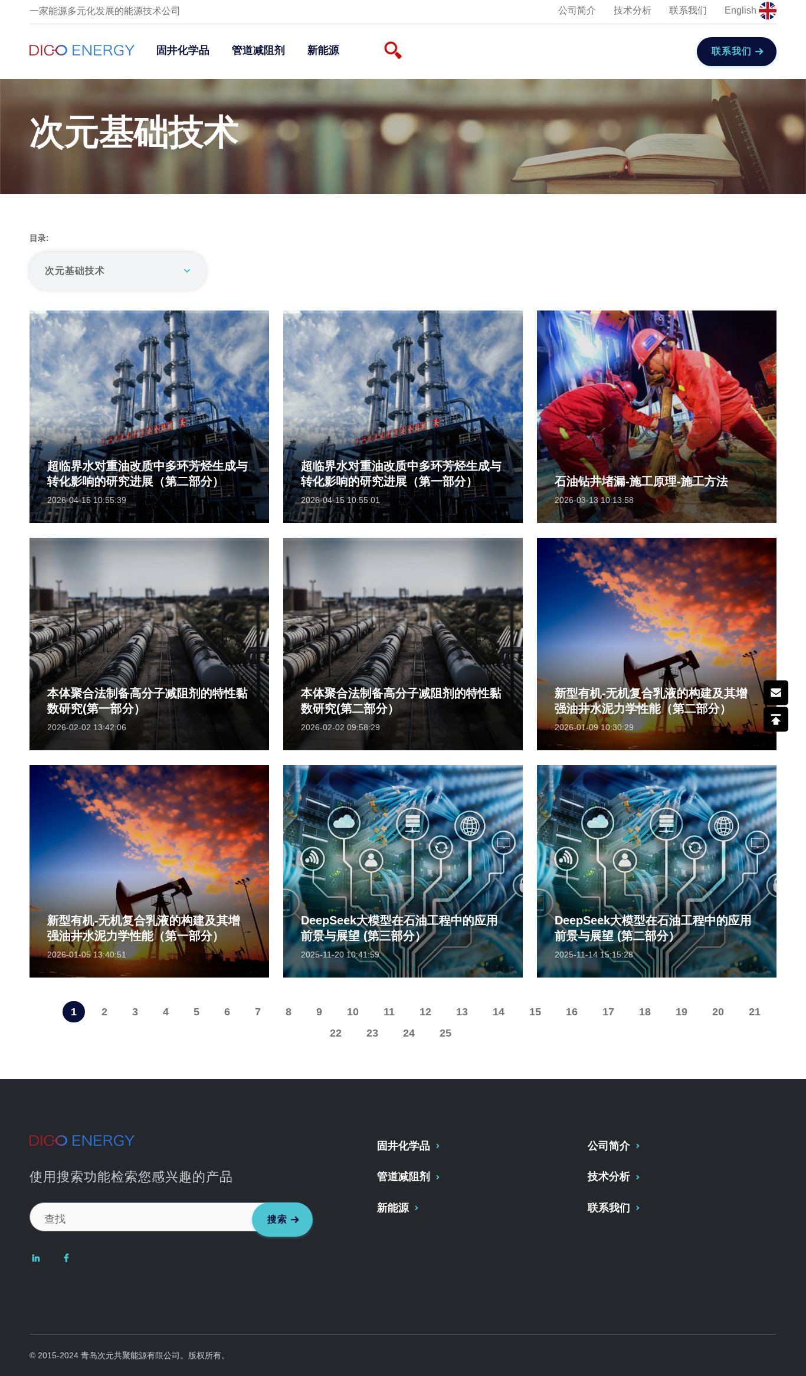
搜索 (277, 1219)
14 (498, 1012)
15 (535, 1012)
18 (645, 1012)
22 (336, 1033)
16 (572, 1012)
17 (608, 1012)
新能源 (323, 50)
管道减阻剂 (258, 50)
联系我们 (688, 10)
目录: (39, 238)
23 (372, 1033)
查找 (54, 1219)
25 (445, 1033)
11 (389, 1012)
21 (755, 1012)
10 (353, 1012)
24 (409, 1033)
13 (462, 1012)
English (742, 10)
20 (718, 1012)
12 (425, 1012)
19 (681, 1012)
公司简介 (577, 10)
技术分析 (632, 10)
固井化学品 (182, 50)
